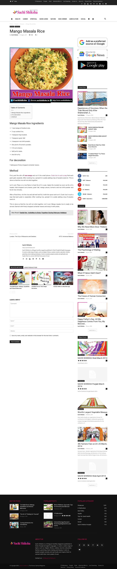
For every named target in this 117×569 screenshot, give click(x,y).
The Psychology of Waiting (89, 250)
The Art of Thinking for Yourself (29, 514)
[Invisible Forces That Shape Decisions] (41, 278)
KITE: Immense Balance (66, 236)
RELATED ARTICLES (16, 267)
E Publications (38, 1)
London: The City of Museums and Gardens (23, 236)
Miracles (80, 105)
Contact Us (74, 1)
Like (106, 175)
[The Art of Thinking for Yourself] (14, 516)
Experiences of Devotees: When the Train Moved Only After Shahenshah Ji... (92, 110)
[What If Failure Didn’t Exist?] (92, 263)
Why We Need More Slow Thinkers (92, 227)
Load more (92, 163)
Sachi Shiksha (14, 35)
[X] (103, 4)
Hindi (50, 1)
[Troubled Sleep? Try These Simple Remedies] (82, 156)
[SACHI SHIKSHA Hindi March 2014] (92, 348)
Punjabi (45, 1)
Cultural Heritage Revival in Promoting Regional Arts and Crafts (62, 523)
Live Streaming (66, 1)
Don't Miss (80, 223)
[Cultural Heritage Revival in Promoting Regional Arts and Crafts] (48, 524)
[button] (105, 19)
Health (17, 19)
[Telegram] (100, 4)
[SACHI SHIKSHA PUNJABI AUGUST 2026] (82, 129)
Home (11, 24)
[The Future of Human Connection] (92, 286)
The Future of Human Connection (92, 296)
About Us (81, 1)
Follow (105, 180)
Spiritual (33, 19)
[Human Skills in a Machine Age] (63, 278)
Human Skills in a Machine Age (61, 286)
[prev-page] (11, 292)
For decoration (16, 114)
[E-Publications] (48, 516)
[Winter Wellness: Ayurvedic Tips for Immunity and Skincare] (48, 507)
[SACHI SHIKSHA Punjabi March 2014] (92, 374)
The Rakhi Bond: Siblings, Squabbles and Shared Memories (27, 506)
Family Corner (13, 284)
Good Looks (43, 19)
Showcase (17, 26)
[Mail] (90, 4)
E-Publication (81, 355)
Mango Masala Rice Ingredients (21, 112)
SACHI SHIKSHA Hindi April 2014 (92, 476)
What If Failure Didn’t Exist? (89, 273)
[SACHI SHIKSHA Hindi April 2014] (92, 466)
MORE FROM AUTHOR (30, 267)
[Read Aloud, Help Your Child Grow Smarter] (82, 147)
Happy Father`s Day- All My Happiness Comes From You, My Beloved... (91, 321)
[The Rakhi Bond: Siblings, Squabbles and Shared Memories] (20, 278)
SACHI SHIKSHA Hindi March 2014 (92, 358)
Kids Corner (62, 19)
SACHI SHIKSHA (24, 565)
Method (14, 117)
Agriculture (73, 19)
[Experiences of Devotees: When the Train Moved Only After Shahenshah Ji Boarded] (92, 98)
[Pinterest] (94, 4)
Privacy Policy (88, 1)
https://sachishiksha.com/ (28, 247)
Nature (53, 19)
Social (83, 19)
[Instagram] (84, 4)
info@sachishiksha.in (48, 558)
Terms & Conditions (97, 1)
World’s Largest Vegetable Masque (92, 412)
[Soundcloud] (97, 4)
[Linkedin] (87, 4)
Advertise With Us (57, 1)
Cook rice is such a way (59, 175)
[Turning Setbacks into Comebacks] (14, 525)
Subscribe (104, 198)
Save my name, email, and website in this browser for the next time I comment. (35, 335)
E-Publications (58, 513)
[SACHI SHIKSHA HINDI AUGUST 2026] (82, 138)
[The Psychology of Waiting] (92, 240)
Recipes (16, 24)
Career (25, 19)
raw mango (28, 175)
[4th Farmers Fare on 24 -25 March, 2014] (92, 434)
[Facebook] (81, 4)
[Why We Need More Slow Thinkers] (92, 217)
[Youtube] (106, 4)
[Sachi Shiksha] (20, 543)
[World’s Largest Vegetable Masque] (92, 402)
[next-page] (14, 292)
